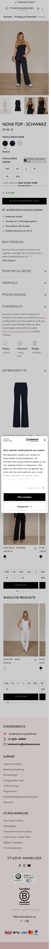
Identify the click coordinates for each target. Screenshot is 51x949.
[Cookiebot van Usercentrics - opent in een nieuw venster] (28, 440)
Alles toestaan (24, 497)
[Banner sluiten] (45, 440)
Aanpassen (22, 506)
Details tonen (33, 488)
